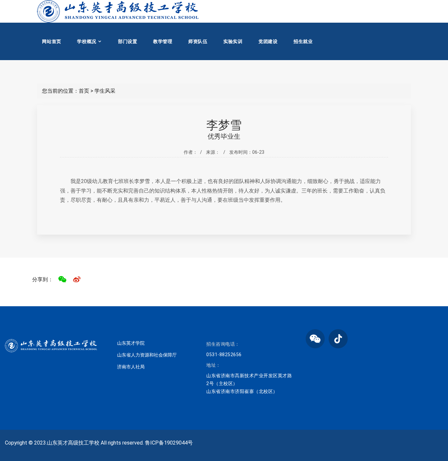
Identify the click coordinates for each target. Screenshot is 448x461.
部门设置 (127, 41)
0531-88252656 (224, 354)
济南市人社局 (131, 366)
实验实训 (233, 41)
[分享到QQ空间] (91, 279)
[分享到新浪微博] (76, 279)
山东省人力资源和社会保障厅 (147, 354)
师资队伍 (198, 41)
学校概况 (86, 41)
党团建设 (268, 41)
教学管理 (163, 41)
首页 (84, 91)
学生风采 (104, 91)
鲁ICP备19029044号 (169, 443)
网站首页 (51, 41)
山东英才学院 (131, 343)
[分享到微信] (62, 279)
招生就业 (303, 41)
